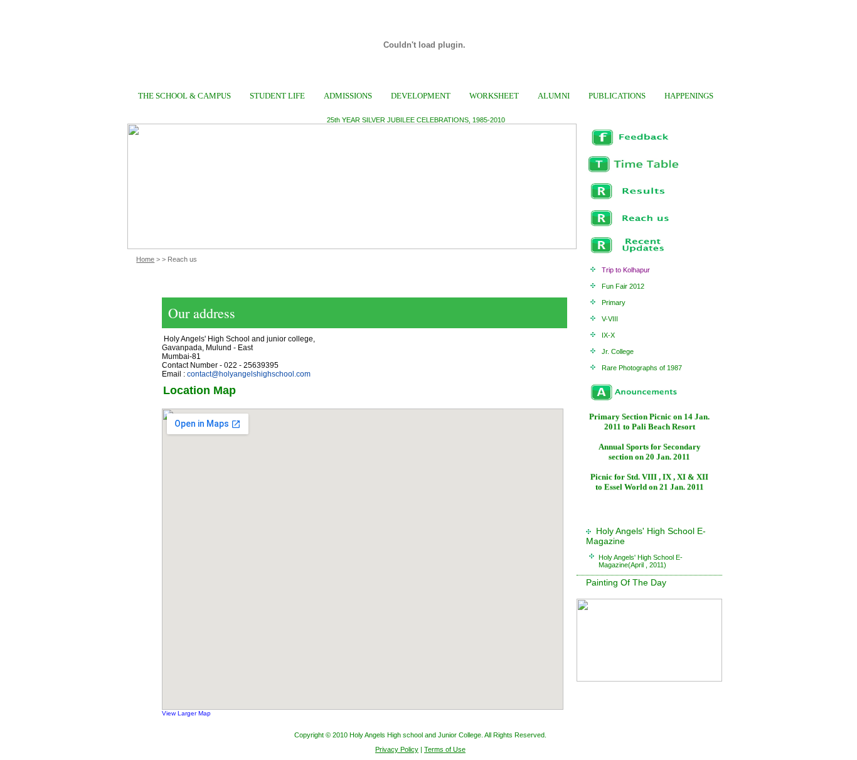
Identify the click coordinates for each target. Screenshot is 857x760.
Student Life (277, 95)
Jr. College (618, 351)
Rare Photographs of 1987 (642, 368)
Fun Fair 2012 (623, 286)
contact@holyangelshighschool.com (249, 374)
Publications (617, 95)
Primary (613, 302)
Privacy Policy (396, 749)
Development (420, 95)
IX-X (608, 335)
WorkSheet (494, 95)
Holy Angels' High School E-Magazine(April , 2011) (641, 561)
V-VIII (610, 319)
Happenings (688, 95)
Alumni (554, 95)
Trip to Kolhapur (626, 270)
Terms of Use (445, 749)
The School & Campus (184, 95)
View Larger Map (186, 713)
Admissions (348, 95)
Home (145, 259)
